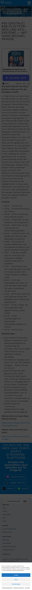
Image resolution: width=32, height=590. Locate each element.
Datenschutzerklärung (7, 587)
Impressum (27, 587)
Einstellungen (16, 584)
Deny (16, 579)
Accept (16, 575)
